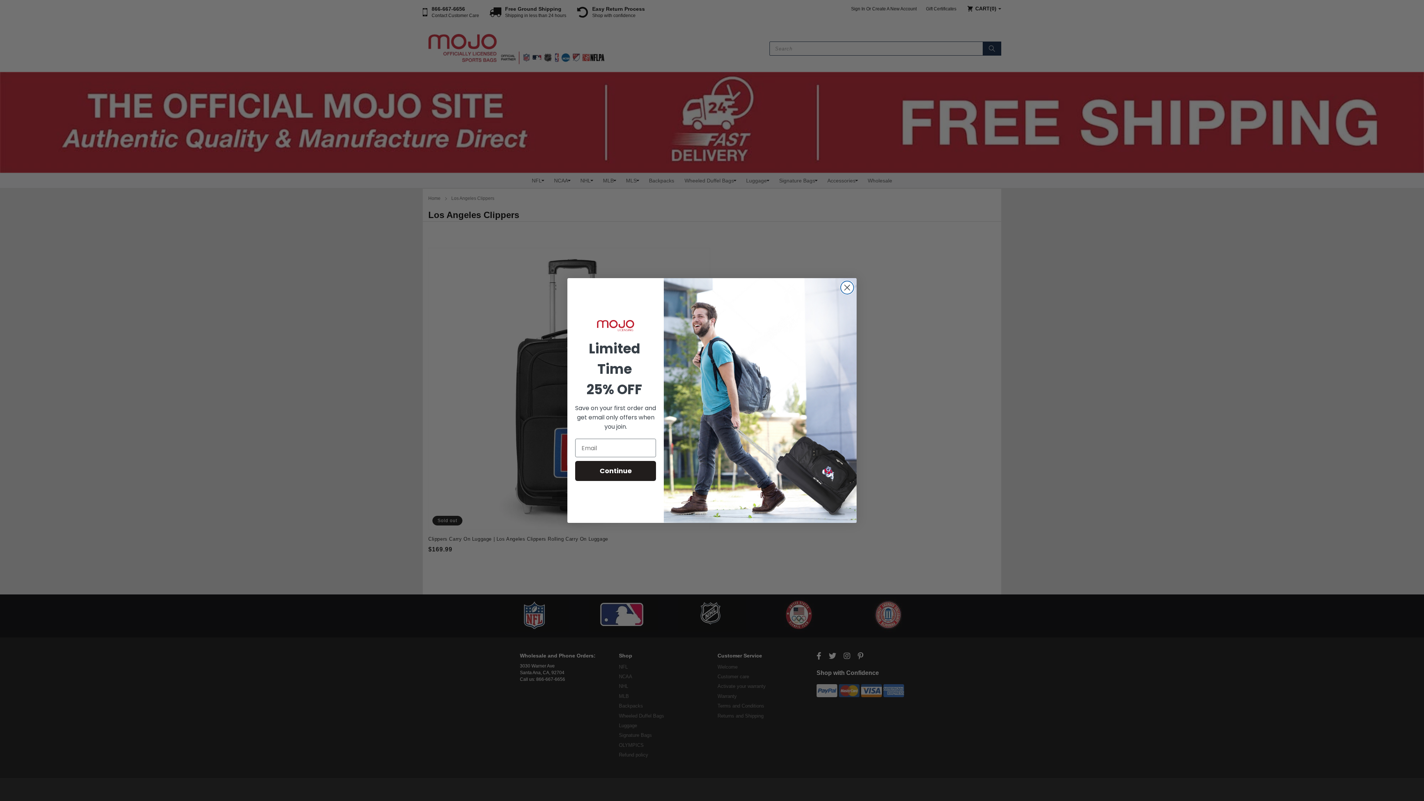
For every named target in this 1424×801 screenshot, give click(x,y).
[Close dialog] (847, 287)
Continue (616, 470)
